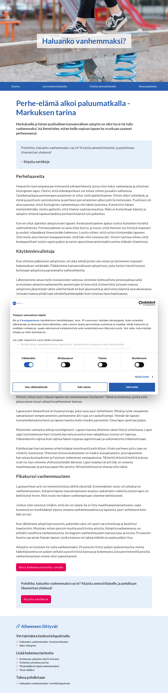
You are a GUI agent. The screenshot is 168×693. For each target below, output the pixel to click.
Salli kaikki (132, 387)
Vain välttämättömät (36, 387)
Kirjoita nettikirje (37, 162)
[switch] (65, 364)
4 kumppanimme (30, 320)
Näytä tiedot (142, 376)
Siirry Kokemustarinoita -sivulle (41, 567)
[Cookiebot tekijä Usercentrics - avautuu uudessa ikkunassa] (141, 303)
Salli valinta (84, 387)
